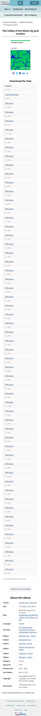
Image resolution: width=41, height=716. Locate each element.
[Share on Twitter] (17, 73)
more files (13, 579)
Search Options (31, 9)
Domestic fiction (25, 640)
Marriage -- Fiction (25, 657)
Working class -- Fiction (27, 636)
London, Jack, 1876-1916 (28, 603)
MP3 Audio (9, 103)
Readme (8, 86)
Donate (34, 3)
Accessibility (32, 705)
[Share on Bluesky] (24, 73)
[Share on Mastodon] (13, 73)
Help (25, 710)
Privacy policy (30, 701)
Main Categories (31, 15)
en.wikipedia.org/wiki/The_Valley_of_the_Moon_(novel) (28, 617)
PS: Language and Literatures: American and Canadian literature (28, 629)
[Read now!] (20, 69)
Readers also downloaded (21, 589)
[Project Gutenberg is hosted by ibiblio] (20, 715)
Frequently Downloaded (13, 15)
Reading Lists (18, 9)
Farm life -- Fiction (25, 643)
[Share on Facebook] (20, 73)
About (7, 9)
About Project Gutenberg (15, 701)
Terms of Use (21, 705)
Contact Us (18, 710)
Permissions (10, 705)
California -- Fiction (26, 653)
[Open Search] (20, 3)
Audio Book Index (11, 95)
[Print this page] (27, 73)
